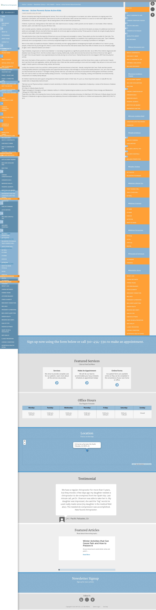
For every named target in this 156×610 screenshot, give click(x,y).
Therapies (5, 284)
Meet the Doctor (7, 86)
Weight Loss (5, 286)
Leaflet (133, 464)
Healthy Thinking (7, 206)
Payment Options (7, 69)
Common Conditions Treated (5, 108)
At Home (4, 252)
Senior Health (6, 316)
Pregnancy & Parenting (9, 309)
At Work (4, 255)
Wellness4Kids (6, 138)
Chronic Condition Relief (7, 175)
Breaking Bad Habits (8, 320)
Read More (86, 554)
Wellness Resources (8, 155)
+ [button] (24, 441)
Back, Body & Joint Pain (9, 313)
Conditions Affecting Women (8, 196)
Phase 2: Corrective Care (8, 79)
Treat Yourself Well (8, 243)
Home (3, 16)
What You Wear (6, 266)
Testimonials (6, 35)
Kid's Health (5, 335)
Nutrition (5, 262)
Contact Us (5, 42)
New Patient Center (5, 24)
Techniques (5, 280)
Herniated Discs (6, 180)
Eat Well (4, 250)
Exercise (4, 259)
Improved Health (7, 183)
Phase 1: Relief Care (8, 75)
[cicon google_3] (152, 9)
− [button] (24, 443)
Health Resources (7, 66)
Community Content (5, 49)
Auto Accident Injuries (9, 159)
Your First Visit (6, 72)
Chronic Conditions (8, 342)
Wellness (4, 306)
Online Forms (6, 53)
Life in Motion (6, 210)
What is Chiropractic (8, 140)
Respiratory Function (8, 193)
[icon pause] (86, 570)
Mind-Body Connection (9, 303)
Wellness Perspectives (6, 234)
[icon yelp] (152, 3)
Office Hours (6, 38)
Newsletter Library (5, 133)
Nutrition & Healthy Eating (8, 346)
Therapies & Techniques (5, 125)
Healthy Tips (5, 323)
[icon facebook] (152, 15)
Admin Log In (96, 606)
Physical (4, 268)
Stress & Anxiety (7, 299)
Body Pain (5, 168)
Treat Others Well (7, 246)
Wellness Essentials (5, 226)
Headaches (5, 201)
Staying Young (6, 292)
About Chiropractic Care (7, 99)
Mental (4, 278)
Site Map (105, 606)
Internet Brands (148, 464)
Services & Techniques (8, 89)
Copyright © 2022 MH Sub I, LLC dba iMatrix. (78, 606)
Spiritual (4, 275)
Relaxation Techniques (9, 241)
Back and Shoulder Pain (8, 163)
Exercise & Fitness (7, 326)
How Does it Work (7, 143)
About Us (4, 32)
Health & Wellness (7, 117)
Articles (29, 4)
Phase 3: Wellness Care (9, 84)
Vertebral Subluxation (9, 152)
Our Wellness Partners (9, 93)
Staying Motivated (7, 289)
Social (4, 271)
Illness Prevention (8, 338)
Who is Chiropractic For (8, 147)
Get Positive (5, 238)
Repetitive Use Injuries (8, 190)
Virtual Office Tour (8, 63)
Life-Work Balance (7, 296)
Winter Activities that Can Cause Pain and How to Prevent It (96, 543)
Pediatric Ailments (7, 187)
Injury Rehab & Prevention (6, 331)
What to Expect (6, 59)
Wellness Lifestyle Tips (7, 217)
